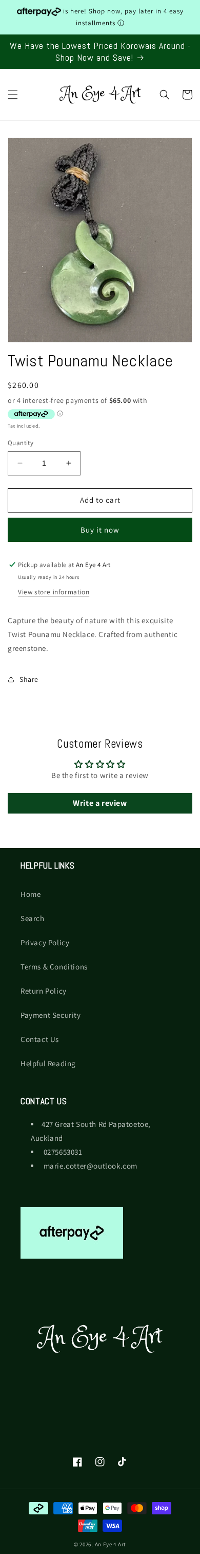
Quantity (20, 442)
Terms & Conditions (54, 967)
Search (33, 918)
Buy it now (100, 530)
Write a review (100, 803)
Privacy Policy (45, 942)
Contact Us (40, 1039)
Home (31, 894)
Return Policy (44, 991)
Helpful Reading (48, 1063)
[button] (13, 94)
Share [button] (28, 679)
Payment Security (51, 1015)
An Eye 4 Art (110, 1544)
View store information (53, 591)
